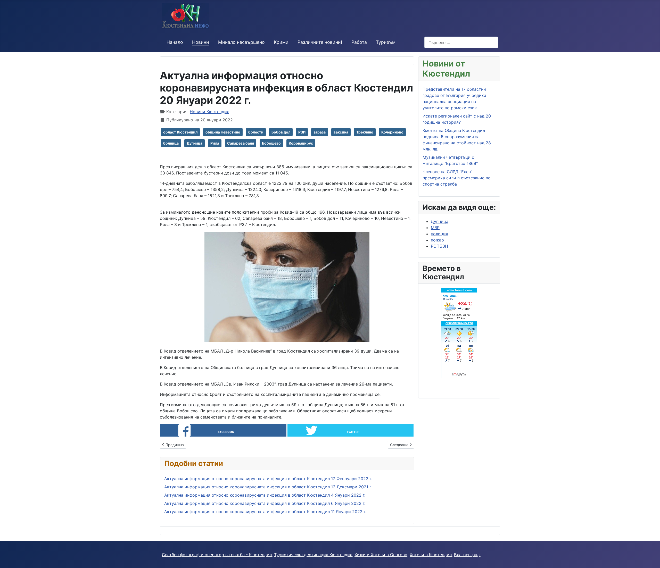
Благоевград (467, 554)
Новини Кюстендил (209, 111)
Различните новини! (320, 42)
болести (255, 132)
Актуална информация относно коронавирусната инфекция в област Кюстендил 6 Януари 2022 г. (264, 503)
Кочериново (392, 132)
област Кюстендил (180, 132)
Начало (175, 42)
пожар (437, 240)
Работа (359, 42)
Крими (281, 42)
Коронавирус (301, 143)
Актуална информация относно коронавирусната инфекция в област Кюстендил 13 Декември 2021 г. (268, 486)
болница (171, 143)
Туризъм (385, 42)
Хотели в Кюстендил (431, 554)
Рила (214, 143)
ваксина (341, 132)
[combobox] (461, 42)
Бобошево (271, 143)
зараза (320, 132)
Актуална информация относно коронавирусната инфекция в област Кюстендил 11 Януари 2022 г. (265, 511)
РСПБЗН (439, 246)
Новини (200, 42)
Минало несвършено (241, 42)
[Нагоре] (651, 558)
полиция (439, 233)
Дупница (194, 143)
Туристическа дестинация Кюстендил (313, 554)
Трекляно (364, 132)
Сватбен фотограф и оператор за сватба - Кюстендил (217, 554)
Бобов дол (280, 132)
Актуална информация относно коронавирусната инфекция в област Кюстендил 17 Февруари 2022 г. (268, 478)
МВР (435, 227)
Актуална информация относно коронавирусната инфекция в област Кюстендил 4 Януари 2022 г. (264, 495)
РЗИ (302, 132)
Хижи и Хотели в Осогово (380, 554)
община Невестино (222, 132)
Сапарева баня (240, 143)
